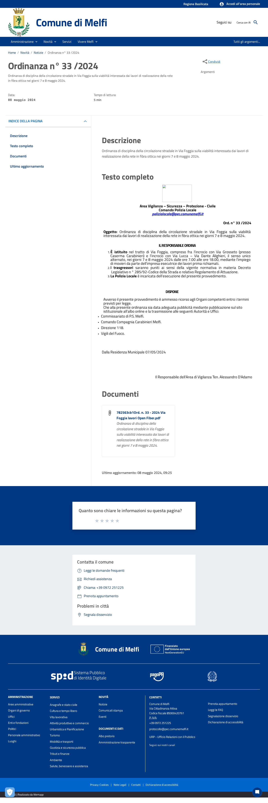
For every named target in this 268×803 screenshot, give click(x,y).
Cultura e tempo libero (63, 711)
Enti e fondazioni (18, 722)
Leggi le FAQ (215, 710)
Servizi (55, 697)
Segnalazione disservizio (223, 716)
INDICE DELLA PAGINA (25, 121)
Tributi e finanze (59, 753)
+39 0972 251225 (160, 723)
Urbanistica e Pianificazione (67, 729)
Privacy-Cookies (99, 785)
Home (12, 52)
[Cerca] (255, 22)
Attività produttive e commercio (69, 723)
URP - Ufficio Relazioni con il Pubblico (172, 737)
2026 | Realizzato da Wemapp (27, 794)
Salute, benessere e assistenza (69, 766)
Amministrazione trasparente (117, 742)
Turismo (55, 735)
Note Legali (120, 785)
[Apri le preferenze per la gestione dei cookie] (10, 792)
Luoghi (12, 741)
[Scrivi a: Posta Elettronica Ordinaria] (176, 733)
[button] (239, 4)
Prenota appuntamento (222, 703)
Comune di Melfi (71, 22)
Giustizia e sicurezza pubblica (68, 747)
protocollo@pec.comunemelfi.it (168, 729)
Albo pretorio (107, 736)
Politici (12, 729)
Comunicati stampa (111, 710)
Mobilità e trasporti (61, 741)
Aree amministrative (20, 704)
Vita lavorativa (58, 717)
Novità (24, 52)
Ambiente (56, 760)
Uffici (11, 716)
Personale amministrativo (24, 735)
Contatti (155, 697)
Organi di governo (19, 710)
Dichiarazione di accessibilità (225, 722)
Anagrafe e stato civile (63, 704)
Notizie (38, 52)
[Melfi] (20, 22)
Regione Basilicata (195, 4)
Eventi (102, 716)
